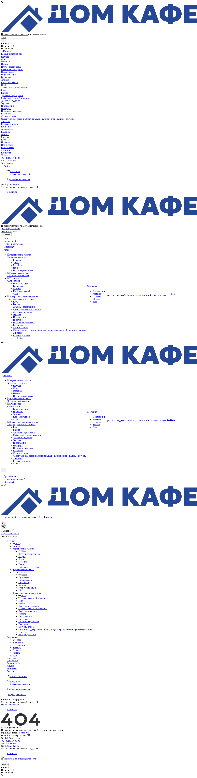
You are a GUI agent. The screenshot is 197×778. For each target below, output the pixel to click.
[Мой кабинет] (2, 473)
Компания (18, 642)
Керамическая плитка (29, 554)
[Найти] (3, 40)
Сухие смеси (24, 577)
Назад (18, 543)
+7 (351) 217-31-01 (11, 158)
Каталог (17, 546)
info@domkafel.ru (11, 184)
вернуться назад (9, 732)
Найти (4, 765)
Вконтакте (12, 192)
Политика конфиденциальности (20, 758)
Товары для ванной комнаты (32, 598)
